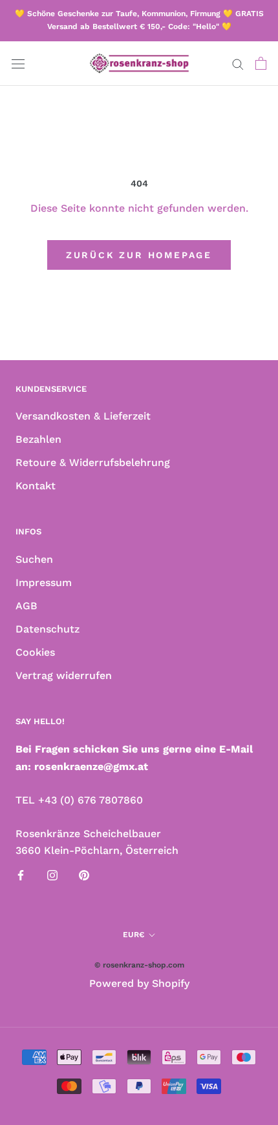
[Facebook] (21, 874)
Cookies (35, 652)
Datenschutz (48, 629)
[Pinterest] (84, 874)
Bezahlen (38, 439)
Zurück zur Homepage (139, 255)
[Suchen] (238, 63)
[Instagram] (52, 874)
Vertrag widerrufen (64, 675)
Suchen (34, 559)
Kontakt (36, 486)
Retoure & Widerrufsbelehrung (93, 462)
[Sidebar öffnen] (18, 63)
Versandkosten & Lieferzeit (83, 416)
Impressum (44, 582)
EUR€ (133, 934)
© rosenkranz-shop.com (139, 964)
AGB (26, 606)
